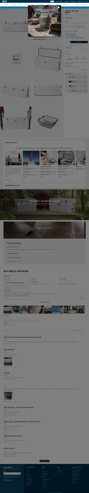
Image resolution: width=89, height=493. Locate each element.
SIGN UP (44, 30)
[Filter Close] (59, 7)
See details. (47, 33)
